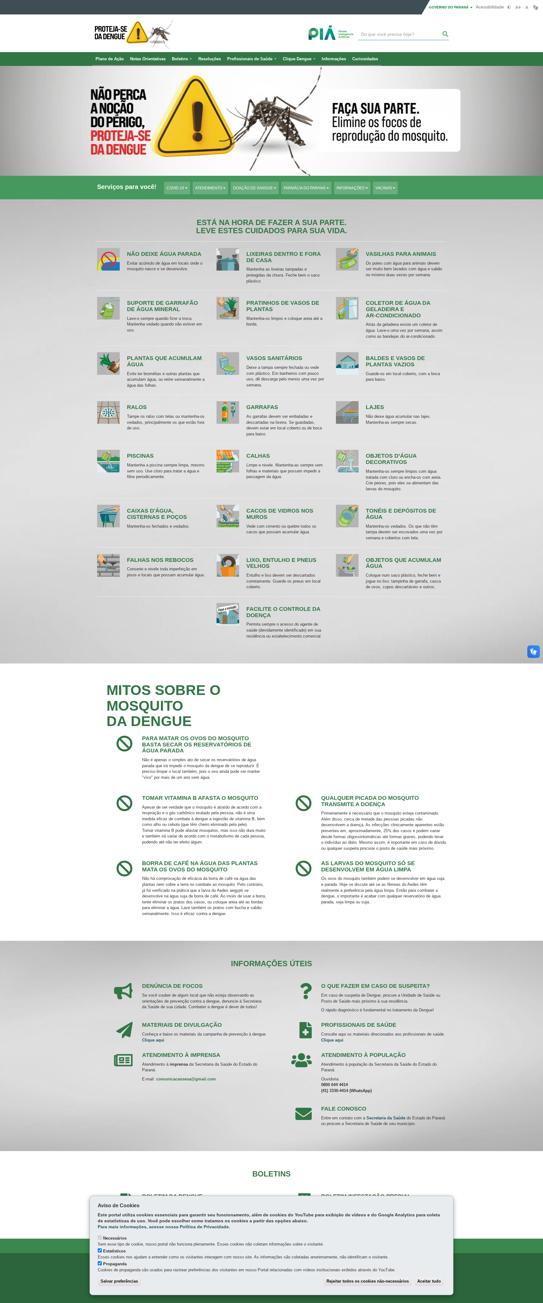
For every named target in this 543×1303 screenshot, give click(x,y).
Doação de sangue (253, 188)
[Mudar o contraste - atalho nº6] (509, 7)
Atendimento (209, 188)
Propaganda (115, 1264)
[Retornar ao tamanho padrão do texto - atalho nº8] (526, 7)
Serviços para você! (126, 187)
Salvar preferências (119, 1281)
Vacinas (384, 188)
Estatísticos (114, 1251)
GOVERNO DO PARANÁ (449, 7)
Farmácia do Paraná (305, 188)
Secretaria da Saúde (385, 1118)
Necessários (115, 1238)
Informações (351, 188)
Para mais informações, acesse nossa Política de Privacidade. (164, 1227)
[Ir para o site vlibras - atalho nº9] (535, 7)
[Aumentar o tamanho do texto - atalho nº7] (518, 7)
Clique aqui (153, 1040)
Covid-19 (176, 188)
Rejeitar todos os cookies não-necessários (367, 1281)
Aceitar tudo (429, 1281)
